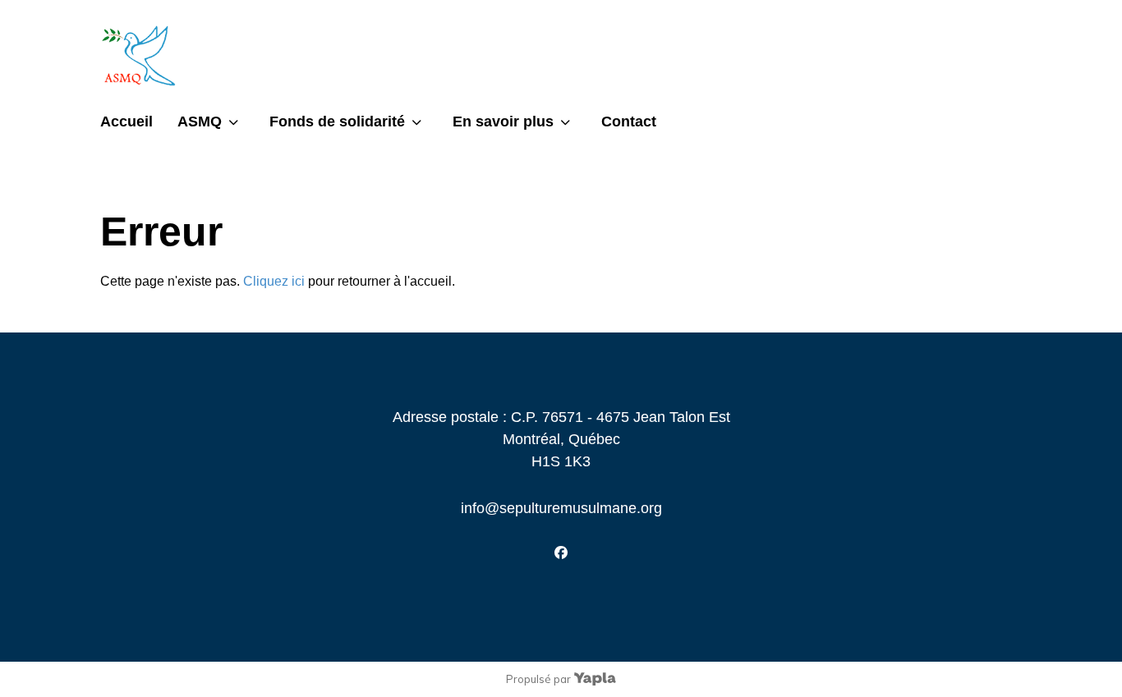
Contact (628, 121)
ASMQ (199, 121)
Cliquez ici (274, 281)
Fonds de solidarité (337, 121)
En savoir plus (503, 121)
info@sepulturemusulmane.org (561, 508)
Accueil (126, 121)
